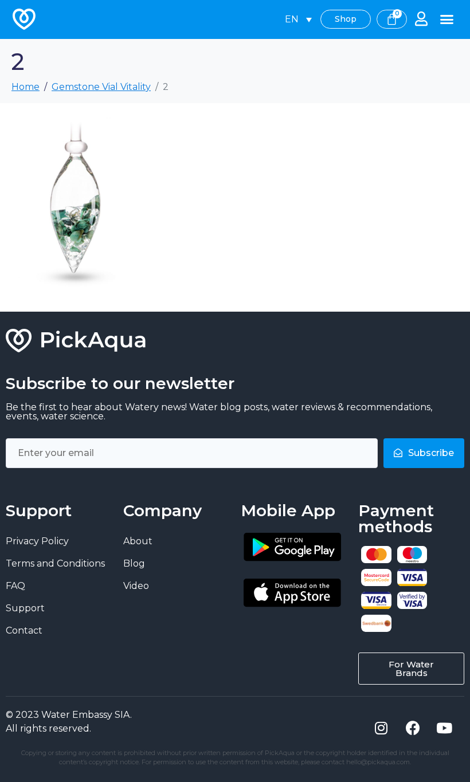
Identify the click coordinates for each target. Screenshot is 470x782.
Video (136, 585)
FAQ (15, 585)
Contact (24, 630)
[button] (447, 19)
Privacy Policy (37, 541)
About (137, 541)
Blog (134, 563)
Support (25, 608)
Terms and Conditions (55, 563)
